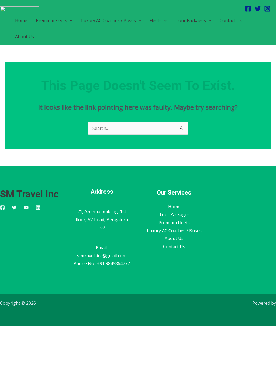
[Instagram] (267, 8)
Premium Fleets (51, 20)
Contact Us (231, 20)
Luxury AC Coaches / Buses (108, 20)
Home (174, 207)
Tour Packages (190, 20)
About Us (24, 37)
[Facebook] (248, 8)
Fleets (155, 20)
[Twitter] (257, 8)
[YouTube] (26, 207)
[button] (70, 20)
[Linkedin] (38, 207)
